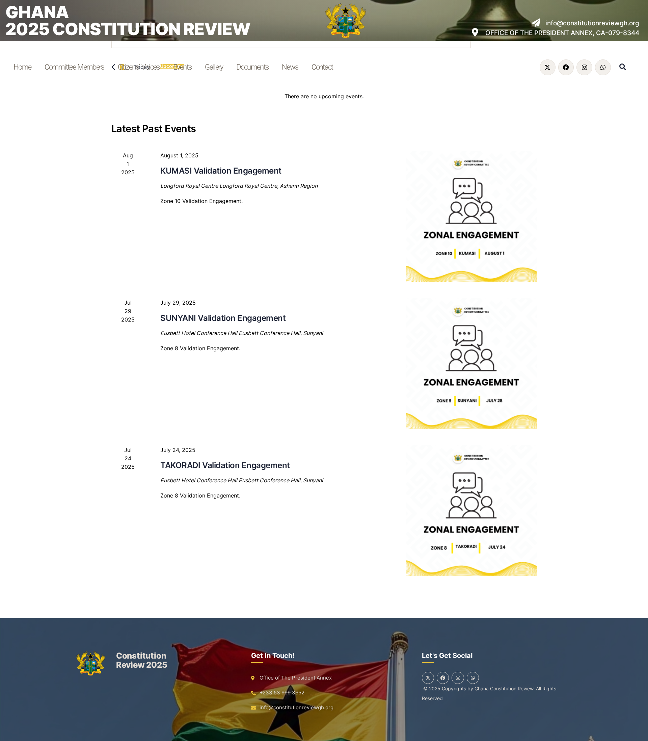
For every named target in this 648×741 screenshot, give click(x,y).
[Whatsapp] (603, 67)
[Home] (90, 663)
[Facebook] (566, 67)
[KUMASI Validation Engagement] (471, 216)
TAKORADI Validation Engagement (225, 465)
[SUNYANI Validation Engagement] (471, 363)
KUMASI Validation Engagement (220, 171)
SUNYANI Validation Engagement (223, 318)
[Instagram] (584, 67)
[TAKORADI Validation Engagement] (471, 510)
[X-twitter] (548, 67)
